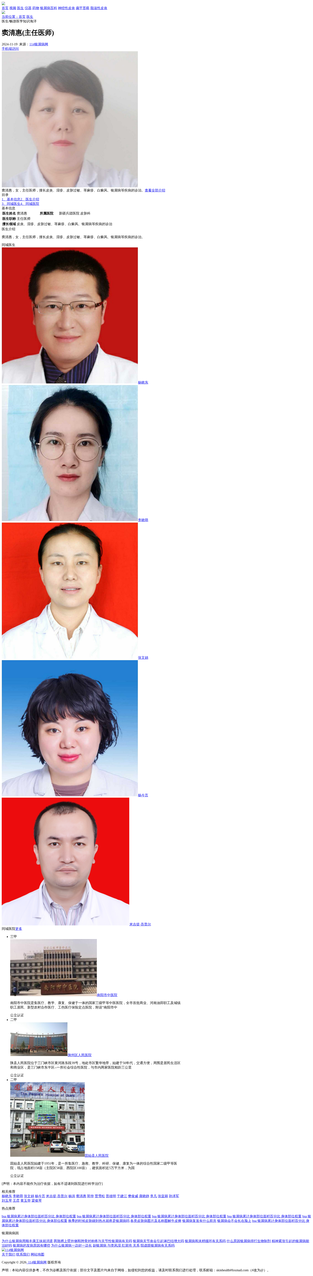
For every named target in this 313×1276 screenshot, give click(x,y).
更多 (18, 929)
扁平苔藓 (82, 8)
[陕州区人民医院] (39, 1055)
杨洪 (71, 1196)
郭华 (90, 1196)
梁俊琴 (37, 1200)
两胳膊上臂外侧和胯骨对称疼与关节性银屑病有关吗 (93, 1241)
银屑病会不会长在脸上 (234, 1221)
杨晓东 (143, 382)
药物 (35, 8)
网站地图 (37, 1254)
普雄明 (111, 1196)
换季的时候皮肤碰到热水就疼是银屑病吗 (98, 1221)
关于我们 (8, 1254)
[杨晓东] (70, 382)
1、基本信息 (11, 199)
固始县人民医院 (97, 1155)
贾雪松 (100, 1196)
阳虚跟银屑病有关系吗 (158, 1245)
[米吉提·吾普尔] (65, 924)
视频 (12, 8)
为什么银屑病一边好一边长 (71, 1245)
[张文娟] (70, 657)
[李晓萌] (70, 520)
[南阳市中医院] (53, 995)
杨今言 (143, 795)
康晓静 (144, 1196)
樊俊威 (133, 1196)
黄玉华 (25, 1200)
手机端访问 (10, 48)
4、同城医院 (29, 204)
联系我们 (23, 1254)
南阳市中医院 (107, 995)
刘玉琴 (7, 1200)
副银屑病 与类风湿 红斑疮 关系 (116, 1245)
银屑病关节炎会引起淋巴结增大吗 (158, 1241)
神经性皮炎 (66, 8)
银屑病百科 (48, 8)
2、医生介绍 (29, 199)
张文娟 (143, 657)
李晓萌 (143, 520)
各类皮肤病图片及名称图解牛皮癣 (155, 1221)
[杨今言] (70, 795)
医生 (20, 8)
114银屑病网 (38, 44)
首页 (5, 8)
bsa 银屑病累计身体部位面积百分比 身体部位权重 (39, 1216)
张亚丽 (163, 1196)
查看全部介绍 (155, 190)
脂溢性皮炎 (98, 8)
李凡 (153, 1196)
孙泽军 (174, 1196)
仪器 (28, 8)
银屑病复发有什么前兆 (199, 1221)
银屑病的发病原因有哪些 (31, 1245)
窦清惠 (81, 1196)
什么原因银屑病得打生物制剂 (249, 1241)
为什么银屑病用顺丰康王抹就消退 (27, 1241)
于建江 (122, 1196)
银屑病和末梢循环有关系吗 (205, 1241)
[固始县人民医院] (47, 1155)
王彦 (16, 1200)
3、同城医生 (11, 204)
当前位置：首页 (14, 17)
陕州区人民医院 (80, 1055)
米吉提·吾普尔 (140, 924)
